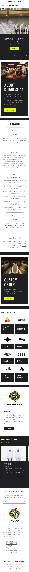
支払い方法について (11, 541)
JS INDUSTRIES (21, 328)
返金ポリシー (18, 566)
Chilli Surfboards (6, 376)
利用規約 (24, 566)
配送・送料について (11, 544)
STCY (18, 361)
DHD (18, 346)
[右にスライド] (18, 484)
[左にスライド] (11, 484)
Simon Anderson (20, 376)
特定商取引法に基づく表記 (13, 550)
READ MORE (10, 110)
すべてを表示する (5, 442)
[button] (3, 5)
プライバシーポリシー (12, 552)
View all (14, 48)
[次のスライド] (18, 55)
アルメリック (7, 328)
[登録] (24, 502)
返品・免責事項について (13, 548)
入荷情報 (7, 464)
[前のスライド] (11, 55)
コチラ (24, 246)
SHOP (9, 298)
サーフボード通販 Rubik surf (16, 564)
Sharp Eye (6, 361)
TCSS (4, 346)
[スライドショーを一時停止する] (27, 55)
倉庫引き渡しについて (12, 546)
